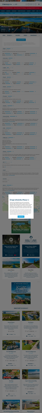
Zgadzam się (21, 216)
